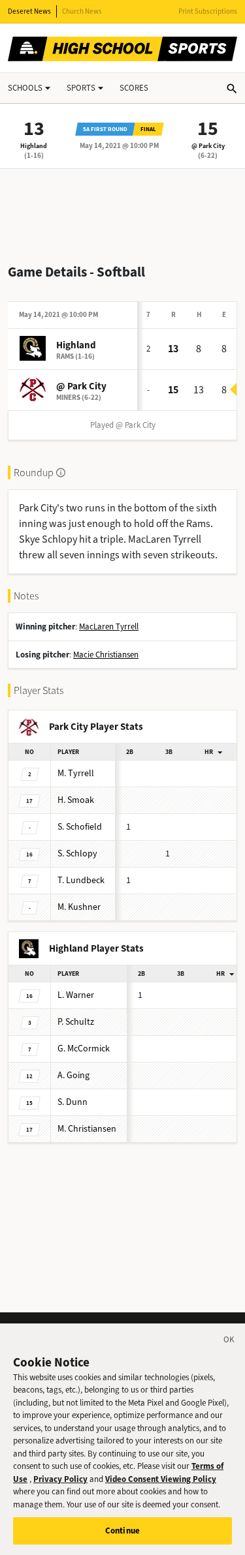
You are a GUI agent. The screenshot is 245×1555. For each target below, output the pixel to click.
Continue (122, 1530)
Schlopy (77, 853)
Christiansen (86, 1129)
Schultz (75, 1022)
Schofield (79, 827)
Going (73, 1075)
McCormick (83, 1048)
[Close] (229, 1341)
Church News (82, 11)
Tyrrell (75, 773)
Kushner (79, 907)
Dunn (72, 1102)
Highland (33, 146)
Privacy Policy (60, 1479)
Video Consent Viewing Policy (160, 1479)
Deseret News (29, 11)
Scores (134, 87)
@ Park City (208, 146)
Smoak (75, 800)
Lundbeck (81, 880)
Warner (75, 995)
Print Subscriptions (207, 11)
